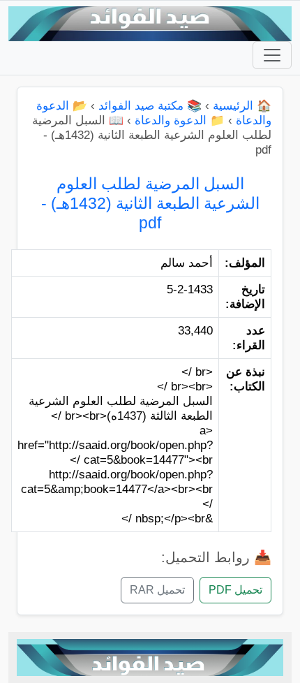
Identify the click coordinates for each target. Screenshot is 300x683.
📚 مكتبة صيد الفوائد (150, 105)
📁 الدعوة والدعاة (180, 120)
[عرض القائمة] (272, 55)
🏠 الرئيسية (242, 105)
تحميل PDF (235, 590)
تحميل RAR (157, 590)
